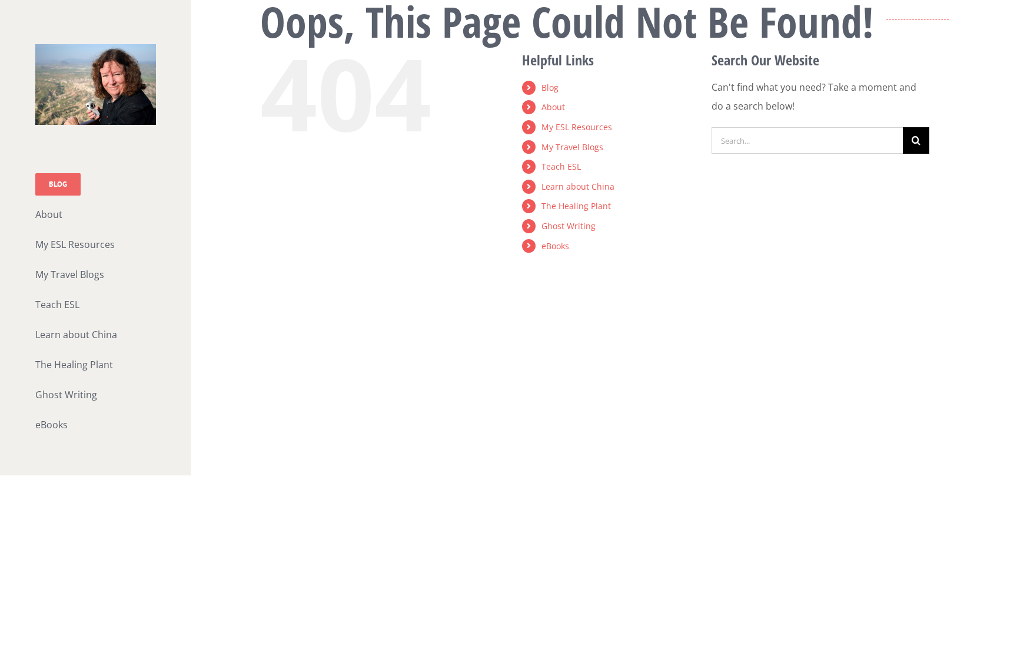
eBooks (555, 246)
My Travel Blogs (572, 147)
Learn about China (577, 186)
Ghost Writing (568, 226)
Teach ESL (561, 166)
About (553, 107)
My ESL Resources (576, 127)
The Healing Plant (576, 205)
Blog (550, 87)
